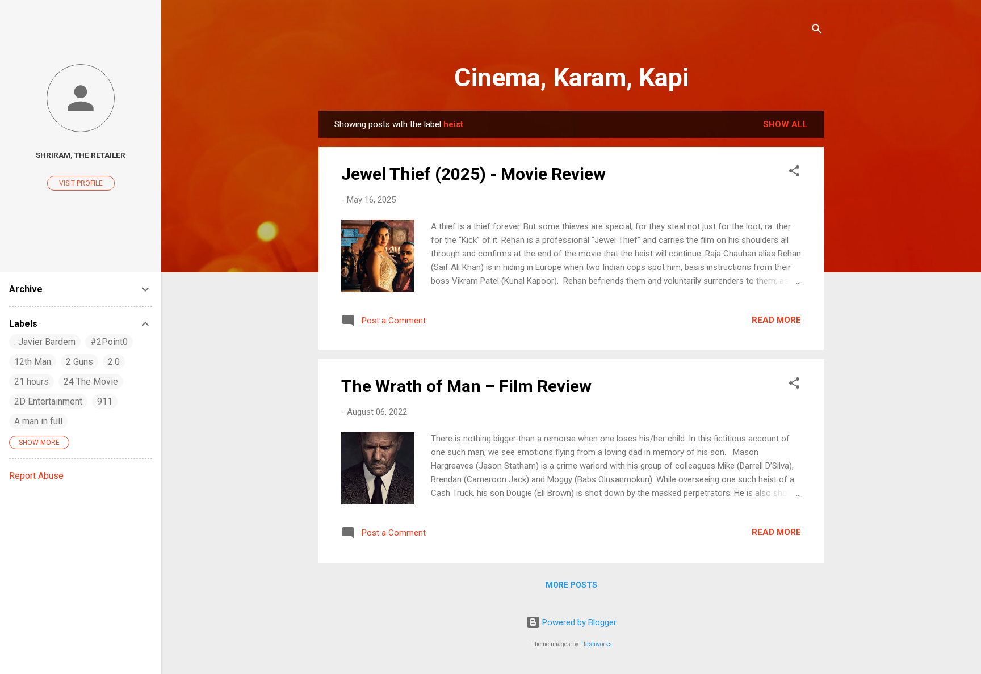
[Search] (817, 31)
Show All (785, 124)
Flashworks (596, 644)
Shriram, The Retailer (80, 154)
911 (104, 401)
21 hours (31, 381)
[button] (794, 173)
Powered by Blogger (578, 622)
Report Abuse (36, 475)
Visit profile (81, 183)
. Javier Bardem (45, 341)
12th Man (32, 361)
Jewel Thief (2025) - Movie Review (473, 174)
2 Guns (79, 361)
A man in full (38, 421)
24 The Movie (91, 381)
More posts (571, 584)
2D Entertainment (48, 401)
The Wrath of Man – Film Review (466, 386)
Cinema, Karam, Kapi (571, 77)
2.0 (114, 361)
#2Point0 (109, 341)
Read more (776, 320)
